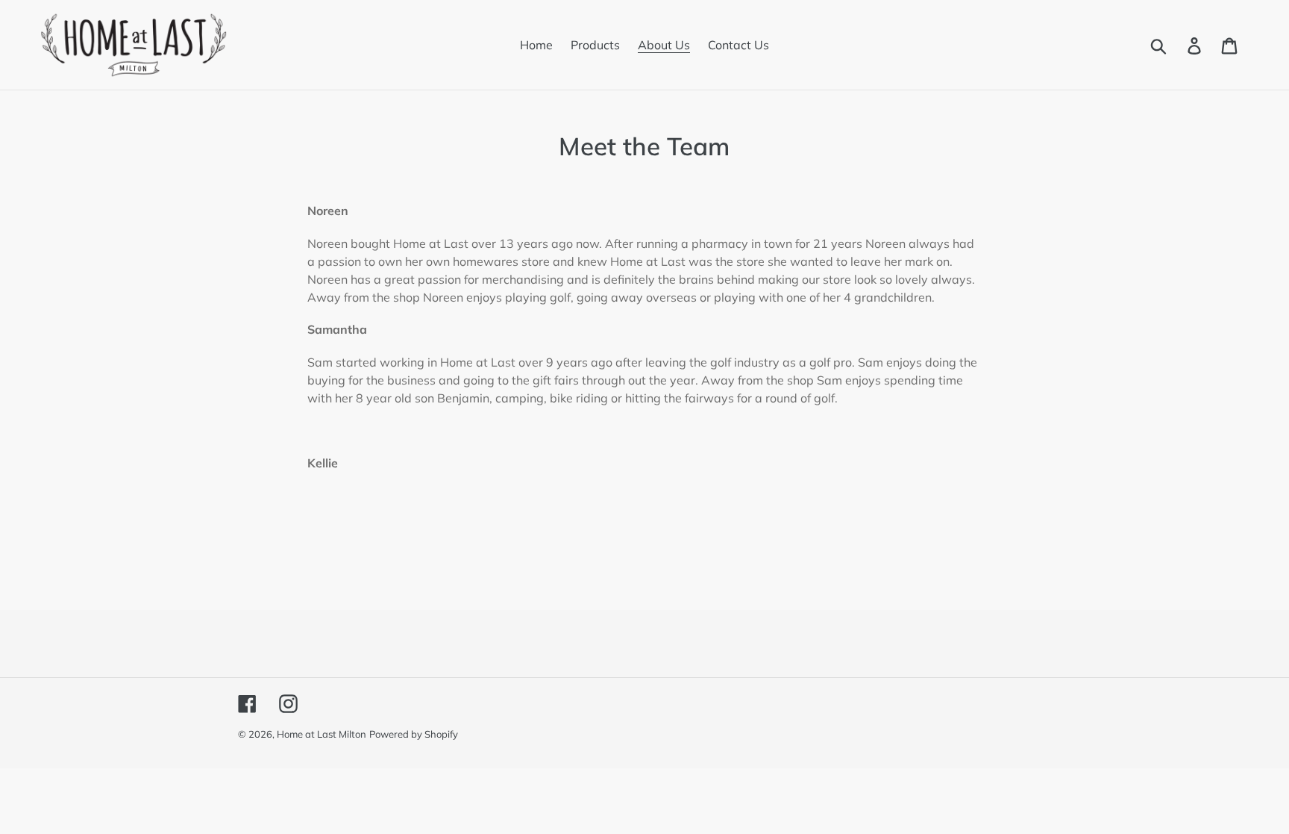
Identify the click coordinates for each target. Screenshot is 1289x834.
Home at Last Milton (321, 734)
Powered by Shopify (413, 734)
